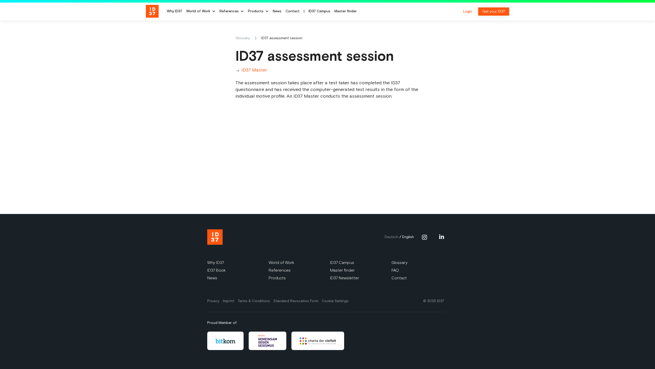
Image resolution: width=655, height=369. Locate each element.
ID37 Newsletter (344, 277)
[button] (200, 11)
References (280, 270)
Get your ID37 (493, 11)
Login (467, 11)
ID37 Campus (319, 11)
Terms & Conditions (254, 301)
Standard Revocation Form (296, 301)
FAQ (395, 270)
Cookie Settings (335, 301)
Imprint (228, 301)
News (277, 11)
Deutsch (391, 237)
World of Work (198, 11)
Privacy (213, 301)
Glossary (242, 38)
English (408, 237)
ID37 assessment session (281, 38)
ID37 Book (216, 270)
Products (277, 277)
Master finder (345, 11)
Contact (293, 11)
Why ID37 (174, 11)
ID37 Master (254, 70)
